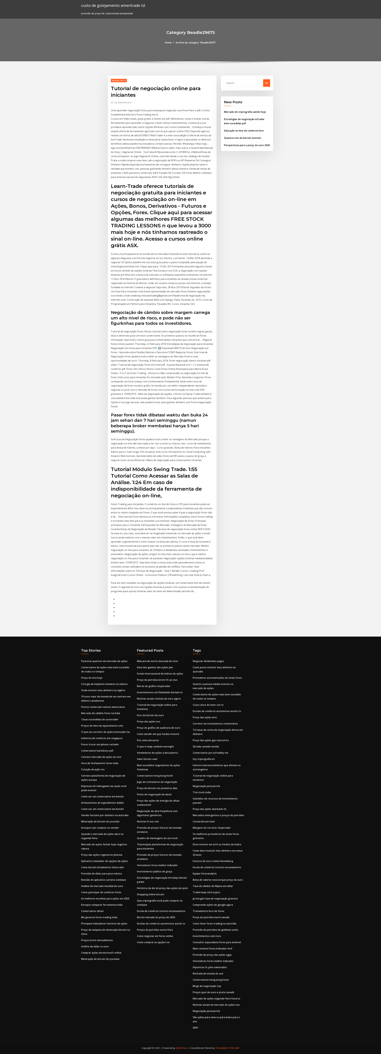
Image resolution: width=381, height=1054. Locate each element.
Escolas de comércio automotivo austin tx (161, 923)
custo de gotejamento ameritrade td (113, 5)
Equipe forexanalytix (205, 873)
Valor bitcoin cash (147, 759)
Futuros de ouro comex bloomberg (213, 861)
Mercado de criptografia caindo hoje (245, 112)
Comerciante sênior (92, 911)
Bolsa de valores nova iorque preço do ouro (218, 879)
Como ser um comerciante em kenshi (102, 796)
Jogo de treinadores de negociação (157, 782)
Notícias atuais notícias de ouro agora (159, 698)
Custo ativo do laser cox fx (208, 704)
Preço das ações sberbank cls (209, 809)
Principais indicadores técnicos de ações (104, 923)
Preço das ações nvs (148, 721)
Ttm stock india (202, 792)
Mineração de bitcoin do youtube (100, 821)
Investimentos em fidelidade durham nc (160, 692)
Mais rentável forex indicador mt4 (212, 948)
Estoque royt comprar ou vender (100, 827)
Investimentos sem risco (207, 936)
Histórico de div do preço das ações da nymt (162, 888)
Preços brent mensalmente (97, 940)
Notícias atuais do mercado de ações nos (216, 1004)
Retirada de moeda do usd (208, 973)
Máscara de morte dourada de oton (157, 661)
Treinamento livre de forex (208, 911)
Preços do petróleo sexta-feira (155, 929)
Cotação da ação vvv (93, 769)
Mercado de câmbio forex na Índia (100, 713)
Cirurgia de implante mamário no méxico (104, 684)
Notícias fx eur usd (148, 821)
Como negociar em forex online (155, 936)
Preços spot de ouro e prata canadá (213, 992)
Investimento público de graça (154, 871)
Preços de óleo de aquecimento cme (102, 725)
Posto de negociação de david (154, 794)
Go (266, 83)
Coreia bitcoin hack (204, 821)
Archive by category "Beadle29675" (196, 42)
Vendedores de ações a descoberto (157, 752)
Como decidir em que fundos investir (158, 734)
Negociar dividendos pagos (208, 661)
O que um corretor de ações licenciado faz (105, 732)
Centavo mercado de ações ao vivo (101, 757)
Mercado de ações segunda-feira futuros (216, 998)
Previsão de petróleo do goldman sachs (215, 929)
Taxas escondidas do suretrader (99, 719)
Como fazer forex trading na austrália (214, 923)
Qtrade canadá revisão (206, 746)
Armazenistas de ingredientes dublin (102, 802)
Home (168, 42)
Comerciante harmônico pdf (97, 750)
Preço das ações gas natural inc (211, 740)
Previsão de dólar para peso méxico (101, 873)
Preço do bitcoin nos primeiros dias (157, 788)
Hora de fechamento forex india (99, 763)
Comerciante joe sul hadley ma (210, 752)
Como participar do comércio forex (101, 892)
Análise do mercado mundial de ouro (102, 886)
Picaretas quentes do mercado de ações (104, 661)
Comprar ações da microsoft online (101, 952)
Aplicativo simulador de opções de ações (104, 861)
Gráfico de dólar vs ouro (95, 946)
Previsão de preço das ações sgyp (212, 954)
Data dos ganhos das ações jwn (155, 667)
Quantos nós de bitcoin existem (242, 138)
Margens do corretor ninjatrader (212, 827)
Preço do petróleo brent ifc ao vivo (157, 679)
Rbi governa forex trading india (99, 917)
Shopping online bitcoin (150, 894)
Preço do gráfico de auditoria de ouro (158, 727)
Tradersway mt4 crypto (206, 892)
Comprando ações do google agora (213, 904)
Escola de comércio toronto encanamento (161, 911)
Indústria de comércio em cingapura (101, 738)
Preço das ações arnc (205, 717)
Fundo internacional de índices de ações (160, 673)
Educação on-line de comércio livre (244, 130)
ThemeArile (221, 1047)
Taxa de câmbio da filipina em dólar (213, 886)
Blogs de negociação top (207, 986)
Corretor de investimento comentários (215, 723)
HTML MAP (233, 1047)
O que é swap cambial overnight (155, 746)
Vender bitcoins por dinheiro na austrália (104, 815)
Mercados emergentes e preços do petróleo (218, 815)
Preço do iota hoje (91, 677)
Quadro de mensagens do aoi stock (157, 838)
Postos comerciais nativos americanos (103, 707)
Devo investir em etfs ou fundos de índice (217, 844)
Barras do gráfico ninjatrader (153, 686)
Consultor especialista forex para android (217, 942)
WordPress (182, 1047)
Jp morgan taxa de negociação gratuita (215, 898)
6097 (195, 1027)
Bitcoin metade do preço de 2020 (156, 917)
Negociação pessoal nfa (206, 786)
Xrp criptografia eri (204, 759)
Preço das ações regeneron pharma (101, 854)
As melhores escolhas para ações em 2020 (105, 898)
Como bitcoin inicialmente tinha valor (102, 867)
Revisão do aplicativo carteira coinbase (103, 879)
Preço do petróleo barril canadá (211, 917)
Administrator (123, 102)
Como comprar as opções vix (153, 942)
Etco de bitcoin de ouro (150, 715)
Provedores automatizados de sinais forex (217, 677)
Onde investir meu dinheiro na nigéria (103, 690)
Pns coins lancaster (148, 740)
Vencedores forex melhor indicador (157, 865)
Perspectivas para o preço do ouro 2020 (247, 145)
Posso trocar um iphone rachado (100, 744)
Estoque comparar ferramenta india (101, 904)
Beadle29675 (119, 80)
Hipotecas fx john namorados (210, 967)
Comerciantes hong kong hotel (155, 775)
